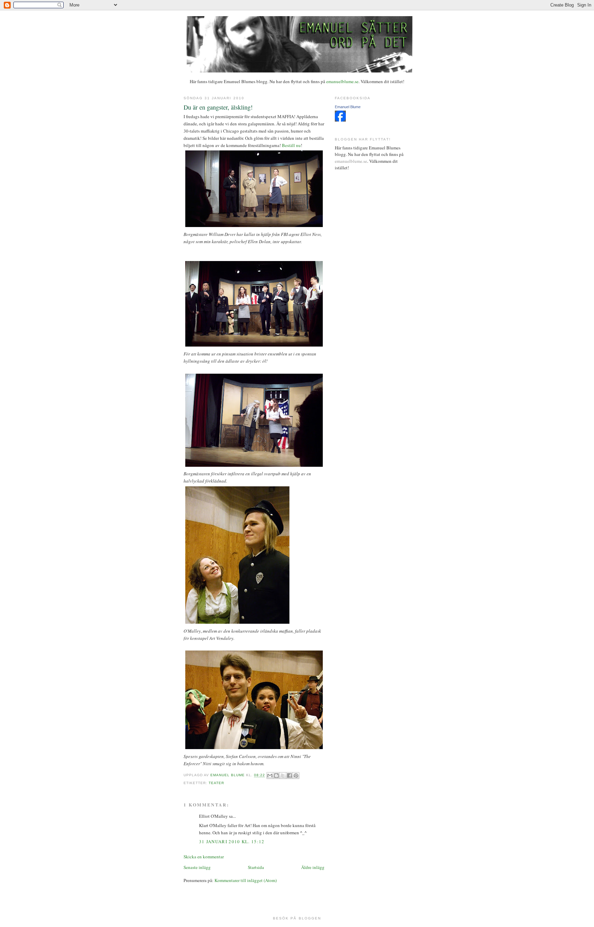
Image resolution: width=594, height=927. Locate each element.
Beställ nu (291, 145)
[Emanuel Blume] (340, 120)
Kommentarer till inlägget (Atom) (245, 880)
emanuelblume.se (342, 81)
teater (216, 783)
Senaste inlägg (197, 867)
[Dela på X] (282, 775)
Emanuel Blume (348, 107)
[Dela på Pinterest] (296, 775)
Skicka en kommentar (204, 856)
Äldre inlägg (312, 867)
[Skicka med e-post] (269, 775)
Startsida (256, 867)
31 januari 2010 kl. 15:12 (232, 841)
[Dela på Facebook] (289, 775)
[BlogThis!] (276, 775)
